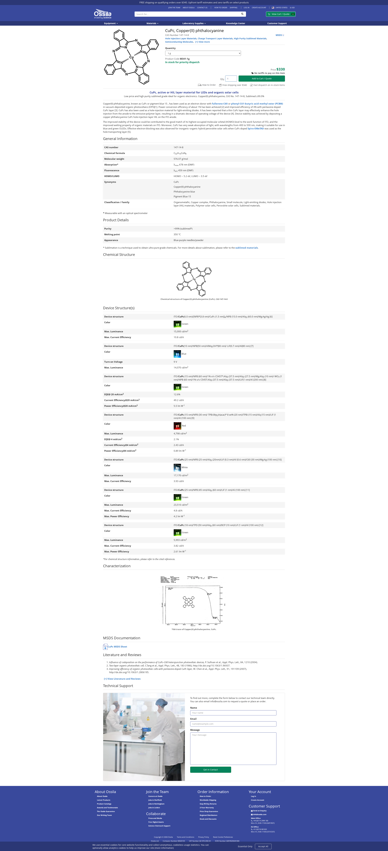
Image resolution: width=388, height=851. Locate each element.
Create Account (259, 7)
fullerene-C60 (220, 103)
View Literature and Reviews (123, 678)
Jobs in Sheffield (155, 800)
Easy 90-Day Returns (208, 804)
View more (204, 41)
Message (195, 729)
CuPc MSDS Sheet (117, 646)
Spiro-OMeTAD (256, 128)
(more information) (164, 847)
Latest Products (103, 800)
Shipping (233, 7)
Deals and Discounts (208, 819)
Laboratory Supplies (193, 23)
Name (193, 707)
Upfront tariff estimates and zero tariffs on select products (218, 2)
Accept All (263, 846)
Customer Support (277, 23)
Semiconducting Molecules (179, 41)
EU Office (255, 827)
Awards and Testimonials (107, 807)
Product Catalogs (104, 804)
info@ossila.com (259, 814)
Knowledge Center (235, 23)
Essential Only (245, 846)
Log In (246, 7)
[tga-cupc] (194, 599)
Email (193, 718)
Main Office (256, 818)
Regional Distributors (208, 815)
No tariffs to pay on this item (269, 73)
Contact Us (202, 7)
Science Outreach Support (159, 826)
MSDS (279, 35)
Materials (152, 23)
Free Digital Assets (156, 822)
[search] (242, 14)
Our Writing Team (104, 815)
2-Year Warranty (207, 807)
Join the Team (174, 7)
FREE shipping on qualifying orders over (163, 2)
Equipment (110, 23)
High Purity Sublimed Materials (250, 38)
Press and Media (155, 818)
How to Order (220, 7)
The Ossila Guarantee (106, 811)
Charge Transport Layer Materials (215, 38)
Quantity (170, 48)
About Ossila (188, 7)
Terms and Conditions (185, 837)
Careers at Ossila (155, 796)
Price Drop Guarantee (209, 811)
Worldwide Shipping (208, 800)
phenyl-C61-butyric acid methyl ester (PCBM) (257, 103)
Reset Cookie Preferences (223, 837)
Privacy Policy (203, 837)
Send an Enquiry (259, 810)
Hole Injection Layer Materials (181, 38)
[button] (279, 7)
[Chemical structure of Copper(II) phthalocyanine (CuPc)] (194, 279)
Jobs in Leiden (154, 807)
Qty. (222, 79)
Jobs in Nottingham (156, 804)
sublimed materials (246, 247)
